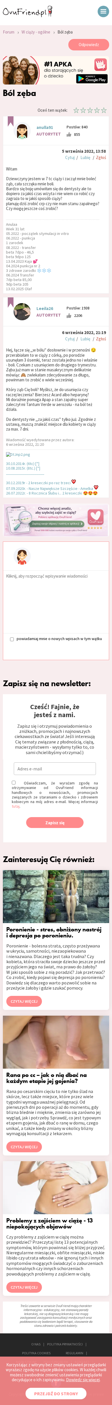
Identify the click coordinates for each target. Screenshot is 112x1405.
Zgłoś (101, 157)
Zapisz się (55, 822)
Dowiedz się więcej (83, 1379)
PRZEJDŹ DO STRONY (56, 1393)
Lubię (85, 157)
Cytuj (70, 157)
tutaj (16, 806)
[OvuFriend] (27, 15)
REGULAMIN (74, 1353)
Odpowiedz (89, 44)
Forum (8, 32)
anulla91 (44, 127)
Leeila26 (44, 308)
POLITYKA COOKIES (36, 1353)
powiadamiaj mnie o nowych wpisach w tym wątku (59, 638)
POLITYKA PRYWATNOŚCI (65, 1344)
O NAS (35, 1344)
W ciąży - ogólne (36, 32)
